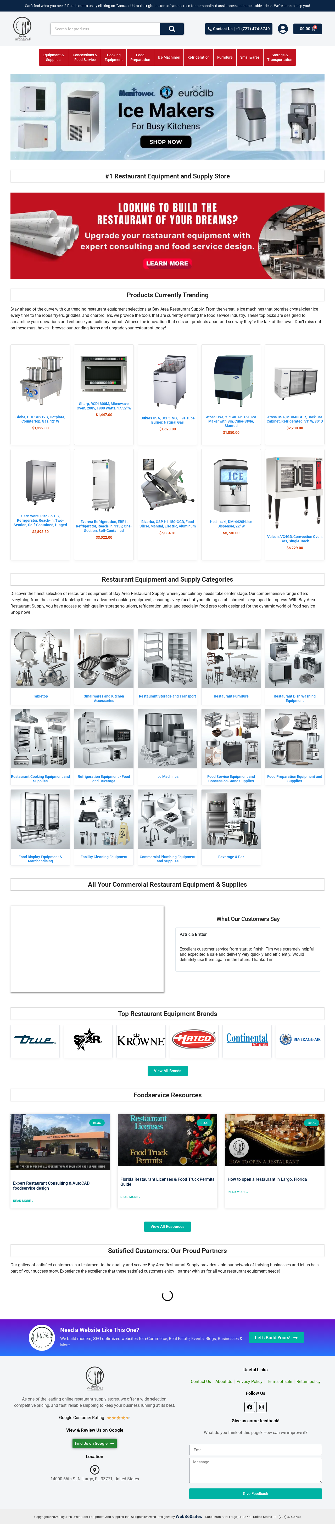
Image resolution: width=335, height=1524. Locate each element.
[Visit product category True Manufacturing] (35, 1039)
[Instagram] (261, 1407)
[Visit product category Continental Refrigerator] (247, 1039)
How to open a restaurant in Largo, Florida (267, 1179)
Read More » (23, 1201)
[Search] (172, 29)
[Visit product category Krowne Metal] (141, 1039)
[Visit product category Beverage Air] (300, 1039)
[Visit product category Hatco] (194, 1039)
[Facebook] (249, 1407)
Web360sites (189, 1516)
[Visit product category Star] (88, 1039)
